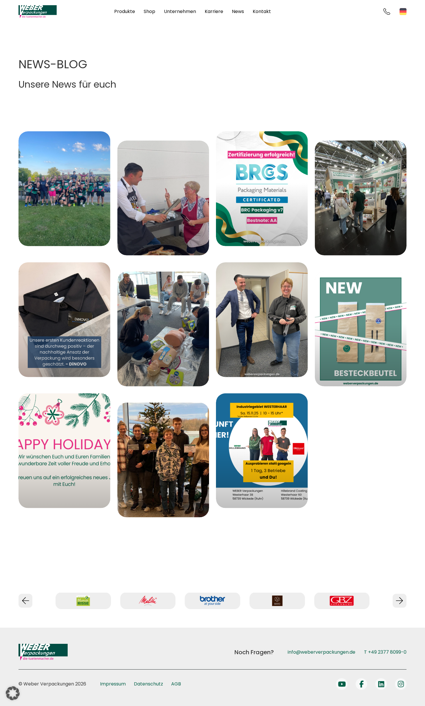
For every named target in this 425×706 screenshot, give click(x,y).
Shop (149, 11)
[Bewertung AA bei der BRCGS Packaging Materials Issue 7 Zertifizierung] (262, 188)
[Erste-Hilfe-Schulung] (163, 329)
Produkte (124, 11)
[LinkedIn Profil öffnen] (381, 684)
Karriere (214, 11)
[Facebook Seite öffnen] (361, 684)
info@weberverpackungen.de (321, 652)
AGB (176, 684)
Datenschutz (148, 684)
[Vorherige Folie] (25, 601)
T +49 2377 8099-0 (385, 652)
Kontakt (262, 11)
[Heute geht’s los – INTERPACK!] (361, 198)
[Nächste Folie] (399, 601)
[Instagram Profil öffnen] (400, 684)
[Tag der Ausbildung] (262, 450)
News (238, 11)
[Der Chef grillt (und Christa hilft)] (163, 198)
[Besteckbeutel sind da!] (361, 329)
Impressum (113, 684)
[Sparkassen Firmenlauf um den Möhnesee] (64, 188)
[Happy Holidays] (64, 450)
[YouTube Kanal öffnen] (342, 684)
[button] (12, 693)
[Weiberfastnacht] (262, 319)
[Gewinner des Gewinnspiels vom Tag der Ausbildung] (163, 460)
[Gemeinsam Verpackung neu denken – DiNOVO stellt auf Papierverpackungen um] (64, 319)
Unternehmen (180, 11)
